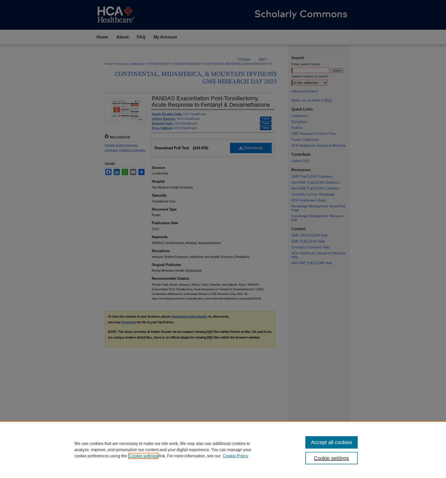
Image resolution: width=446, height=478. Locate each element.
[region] (223, 449)
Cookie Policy (235, 456)
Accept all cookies (331, 442)
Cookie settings (143, 456)
